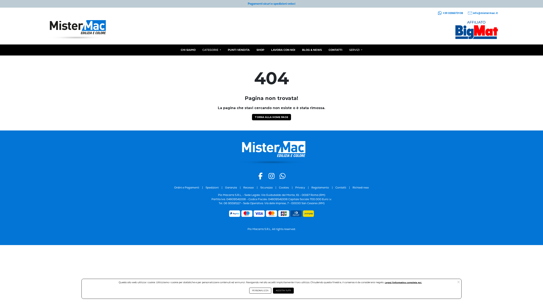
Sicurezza (266, 187)
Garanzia (231, 187)
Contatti (340, 187)
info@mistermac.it (485, 13)
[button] (458, 282)
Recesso (248, 187)
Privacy (300, 187)
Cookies (284, 187)
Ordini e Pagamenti (186, 187)
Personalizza (260, 290)
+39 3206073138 (453, 13)
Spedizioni (212, 187)
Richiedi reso (361, 187)
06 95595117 (232, 203)
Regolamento (320, 187)
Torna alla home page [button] (271, 117)
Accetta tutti (283, 290)
